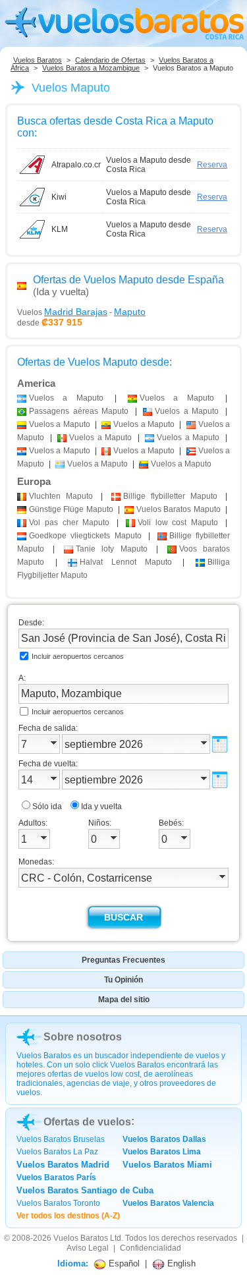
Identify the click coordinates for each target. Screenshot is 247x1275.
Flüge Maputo (71, 509)
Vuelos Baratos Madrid (62, 1165)
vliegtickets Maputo (85, 535)
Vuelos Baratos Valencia (168, 1203)
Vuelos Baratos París (56, 1177)
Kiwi (59, 197)
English (180, 1263)
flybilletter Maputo (170, 496)
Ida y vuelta (101, 806)
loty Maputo (112, 548)
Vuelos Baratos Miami (167, 1165)
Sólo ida (47, 806)
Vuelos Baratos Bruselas (60, 1139)
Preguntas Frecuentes (123, 960)
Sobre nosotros (82, 1036)
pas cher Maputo (69, 522)
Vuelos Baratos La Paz (57, 1151)
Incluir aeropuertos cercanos (78, 656)
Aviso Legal (88, 1248)
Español (123, 1263)
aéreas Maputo (78, 411)
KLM (59, 229)
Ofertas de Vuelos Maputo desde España (128, 279)
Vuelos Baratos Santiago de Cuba (84, 1190)
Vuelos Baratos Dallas (164, 1139)
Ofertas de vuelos (87, 1121)
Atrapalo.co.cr (76, 164)
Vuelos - (81, 311)
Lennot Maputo (125, 562)
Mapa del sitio (124, 999)
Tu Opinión (123, 979)
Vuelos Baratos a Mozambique (91, 68)
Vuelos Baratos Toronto (58, 1203)
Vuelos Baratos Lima (162, 1151)
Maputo (61, 496)
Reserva (212, 164)
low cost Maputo (178, 522)
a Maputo (66, 398)
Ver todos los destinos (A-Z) (68, 1215)
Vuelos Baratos (37, 60)
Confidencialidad (150, 1248)
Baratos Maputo (178, 509)
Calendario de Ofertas (110, 60)
